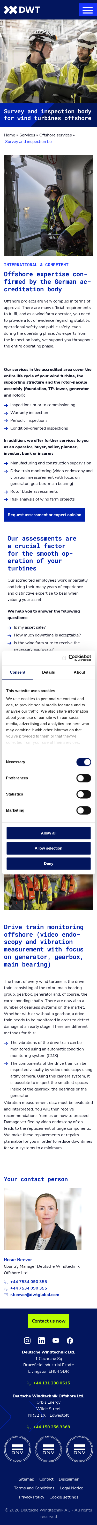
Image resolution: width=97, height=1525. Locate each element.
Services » (28, 135)
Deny (48, 863)
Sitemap (26, 1479)
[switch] (83, 778)
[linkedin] (41, 1340)
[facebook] (70, 1340)
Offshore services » (57, 135)
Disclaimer (69, 1479)
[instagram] (27, 1340)
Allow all (48, 833)
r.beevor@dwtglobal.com (34, 1295)
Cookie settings (63, 1497)
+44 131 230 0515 (51, 1383)
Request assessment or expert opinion (44, 515)
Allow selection (48, 848)
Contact (46, 1479)
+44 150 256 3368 (51, 1427)
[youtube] (56, 1340)
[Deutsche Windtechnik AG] (22, 9)
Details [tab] (48, 672)
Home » (11, 135)
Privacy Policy (31, 1497)
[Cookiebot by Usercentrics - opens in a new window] (69, 657)
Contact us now (48, 1321)
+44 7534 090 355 (28, 1282)
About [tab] (79, 672)
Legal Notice (71, 1488)
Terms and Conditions (34, 1488)
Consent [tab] (17, 672)
